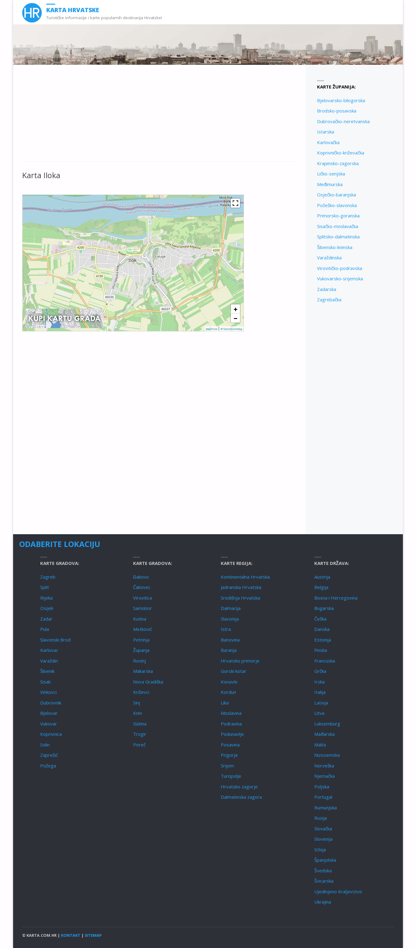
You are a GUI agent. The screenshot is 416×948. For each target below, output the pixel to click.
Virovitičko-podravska (339, 268)
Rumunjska (325, 807)
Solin (45, 745)
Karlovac (49, 650)
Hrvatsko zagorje (239, 787)
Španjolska (325, 860)
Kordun (228, 692)
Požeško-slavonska (337, 205)
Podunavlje (232, 734)
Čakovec (141, 587)
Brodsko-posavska (336, 111)
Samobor (142, 608)
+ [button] (235, 309)
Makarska (143, 671)
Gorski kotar (233, 671)
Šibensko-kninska (334, 247)
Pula (44, 629)
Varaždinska (329, 257)
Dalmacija (231, 608)
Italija (320, 692)
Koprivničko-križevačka (340, 153)
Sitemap (93, 935)
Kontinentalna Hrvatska (245, 577)
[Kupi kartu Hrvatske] (65, 318)
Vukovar (48, 724)
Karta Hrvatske (72, 10)
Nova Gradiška (148, 682)
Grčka (320, 671)
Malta (320, 745)
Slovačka (323, 828)
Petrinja (141, 640)
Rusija (320, 818)
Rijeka (46, 598)
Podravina (231, 724)
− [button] (235, 318)
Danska (322, 629)
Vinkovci (48, 692)
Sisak (45, 682)
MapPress (211, 328)
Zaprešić (49, 755)
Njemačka (324, 776)
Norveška (324, 766)
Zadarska (326, 289)
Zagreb (47, 577)
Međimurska (330, 184)
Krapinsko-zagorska (338, 163)
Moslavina (231, 713)
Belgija (321, 587)
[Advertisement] (158, 116)
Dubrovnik (50, 703)
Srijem (227, 766)
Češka (320, 619)
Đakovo (141, 577)
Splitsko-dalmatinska (338, 237)
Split (44, 587)
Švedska (323, 870)
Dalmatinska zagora (241, 797)
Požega (48, 766)
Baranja (229, 650)
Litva (319, 713)
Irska (319, 682)
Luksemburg (327, 724)
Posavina (230, 745)
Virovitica (142, 598)
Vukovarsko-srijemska (340, 278)
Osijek (46, 608)
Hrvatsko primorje (240, 661)
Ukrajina (322, 902)
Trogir (139, 734)
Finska (320, 650)
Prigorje (229, 755)
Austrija (322, 577)
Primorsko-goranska (338, 216)
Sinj (136, 703)
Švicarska (323, 881)
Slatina (139, 724)
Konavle (229, 682)
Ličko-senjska (331, 174)
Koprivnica (51, 734)
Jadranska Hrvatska (241, 587)
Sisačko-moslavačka (337, 226)
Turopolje (231, 776)
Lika (225, 703)
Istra (226, 629)
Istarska (325, 132)
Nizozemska (327, 755)
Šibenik (47, 671)
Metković (142, 629)
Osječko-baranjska (336, 195)
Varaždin (49, 661)
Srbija (320, 849)
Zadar (46, 619)
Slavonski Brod (55, 640)
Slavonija (230, 619)
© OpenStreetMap (231, 328)
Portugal (323, 797)
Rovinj (139, 661)
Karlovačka (328, 142)
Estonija (322, 640)
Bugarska (324, 608)
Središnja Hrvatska (240, 598)
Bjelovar (49, 713)
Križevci (141, 692)
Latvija (321, 703)
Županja (141, 650)
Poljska (321, 787)
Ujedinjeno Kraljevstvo (338, 891)
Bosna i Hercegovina (336, 598)
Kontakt (70, 935)
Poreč (139, 745)
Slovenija (323, 839)
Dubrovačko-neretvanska (343, 121)
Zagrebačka (329, 299)
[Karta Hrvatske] (32, 12)
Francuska (324, 661)
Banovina (230, 640)
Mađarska (324, 734)
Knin (137, 713)
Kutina (139, 619)
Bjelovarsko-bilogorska (341, 100)
